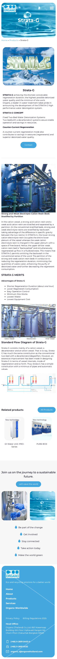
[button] (52, 8)
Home (4, 40)
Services (10, 603)
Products (13, 40)
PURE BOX (42, 444)
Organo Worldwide (17, 608)
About (9, 594)
